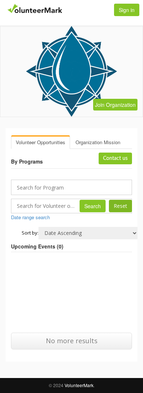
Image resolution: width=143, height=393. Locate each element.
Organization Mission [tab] (98, 142)
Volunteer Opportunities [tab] (40, 142)
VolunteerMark (79, 385)
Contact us (115, 158)
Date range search (30, 217)
